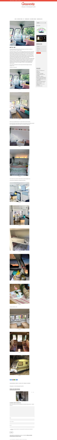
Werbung (16, 0)
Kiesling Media (24, 439)
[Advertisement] (28, 13)
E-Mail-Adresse (12, 421)
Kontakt (19, 0)
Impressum (17, 439)
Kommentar (11, 405)
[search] (45, 23)
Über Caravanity (12, 0)
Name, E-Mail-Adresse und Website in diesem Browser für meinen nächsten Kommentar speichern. (22, 429)
